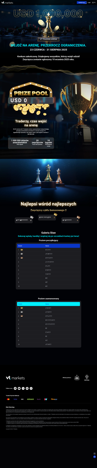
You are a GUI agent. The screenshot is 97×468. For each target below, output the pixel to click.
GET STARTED (95, 456)
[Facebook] (27, 388)
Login (89, 2)
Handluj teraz (82, 2)
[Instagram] (31, 388)
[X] (23, 388)
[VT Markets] (7, 2)
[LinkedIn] (15, 388)
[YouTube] (19, 388)
